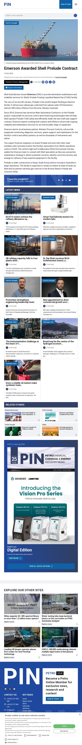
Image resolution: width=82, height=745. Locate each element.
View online (13, 558)
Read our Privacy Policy (24, 732)
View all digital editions (39, 566)
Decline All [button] (64, 731)
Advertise (26, 708)
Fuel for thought (61, 77)
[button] (6, 735)
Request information (14, 88)
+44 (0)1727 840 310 (12, 705)
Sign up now (66, 4)
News (25, 704)
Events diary (27, 711)
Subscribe (26, 706)
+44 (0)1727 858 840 (12, 700)
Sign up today (53, 699)
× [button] (79, 714)
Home (25, 699)
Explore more (9, 622)
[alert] (41, 728)
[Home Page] (7, 4)
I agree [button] (64, 726)
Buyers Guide (27, 701)
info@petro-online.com (11, 711)
